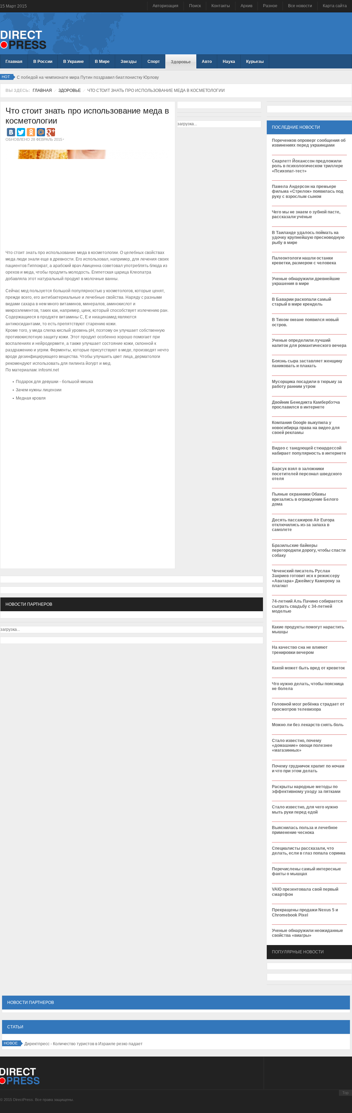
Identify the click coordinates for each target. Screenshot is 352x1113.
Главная (42, 90)
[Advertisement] (86, 424)
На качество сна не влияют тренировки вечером (300, 650)
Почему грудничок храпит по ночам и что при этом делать (308, 768)
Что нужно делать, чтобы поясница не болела (308, 686)
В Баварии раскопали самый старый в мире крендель (301, 302)
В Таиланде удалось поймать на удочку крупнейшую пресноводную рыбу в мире (308, 237)
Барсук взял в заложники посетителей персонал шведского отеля (307, 473)
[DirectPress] (23, 39)
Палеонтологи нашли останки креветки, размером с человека (304, 260)
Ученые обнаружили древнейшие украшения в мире (306, 281)
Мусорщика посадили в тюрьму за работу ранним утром (307, 384)
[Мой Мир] (41, 132)
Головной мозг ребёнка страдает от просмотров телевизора (308, 706)
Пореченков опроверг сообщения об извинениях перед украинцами (308, 143)
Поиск (195, 5)
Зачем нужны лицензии (39, 390)
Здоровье (69, 90)
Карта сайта (335, 5)
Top (345, 1093)
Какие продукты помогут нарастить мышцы (308, 629)
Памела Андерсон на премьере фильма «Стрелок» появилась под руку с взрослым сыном (307, 191)
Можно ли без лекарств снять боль (307, 724)
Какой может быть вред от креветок (308, 668)
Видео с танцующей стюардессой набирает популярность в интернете (309, 450)
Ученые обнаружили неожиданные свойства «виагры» (307, 933)
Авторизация (165, 5)
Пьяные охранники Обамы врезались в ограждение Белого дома (305, 499)
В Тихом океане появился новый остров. (305, 322)
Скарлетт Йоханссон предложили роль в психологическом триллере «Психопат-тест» (307, 166)
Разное (270, 5)
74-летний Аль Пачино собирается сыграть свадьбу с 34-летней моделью (307, 606)
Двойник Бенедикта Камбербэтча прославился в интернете (306, 405)
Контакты (220, 5)
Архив (246, 5)
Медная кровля (31, 398)
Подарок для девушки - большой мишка (54, 381)
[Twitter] (21, 132)
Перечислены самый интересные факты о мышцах (306, 871)
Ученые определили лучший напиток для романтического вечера (309, 343)
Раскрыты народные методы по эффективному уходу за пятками (306, 789)
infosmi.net (48, 370)
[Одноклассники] (31, 132)
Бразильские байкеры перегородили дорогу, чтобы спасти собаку (308, 550)
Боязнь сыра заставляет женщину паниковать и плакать (307, 363)
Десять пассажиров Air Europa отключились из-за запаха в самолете (303, 525)
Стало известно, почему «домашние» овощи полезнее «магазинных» (302, 745)
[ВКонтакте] (11, 132)
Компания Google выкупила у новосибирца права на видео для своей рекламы (306, 427)
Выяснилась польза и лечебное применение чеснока (305, 830)
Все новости (300, 5)
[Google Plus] (51, 132)
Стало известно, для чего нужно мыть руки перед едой (305, 809)
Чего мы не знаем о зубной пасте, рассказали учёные (306, 214)
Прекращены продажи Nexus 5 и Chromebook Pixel (305, 912)
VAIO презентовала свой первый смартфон (305, 892)
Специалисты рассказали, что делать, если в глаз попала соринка (308, 851)
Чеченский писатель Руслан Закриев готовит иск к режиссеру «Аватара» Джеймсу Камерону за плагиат (306, 578)
